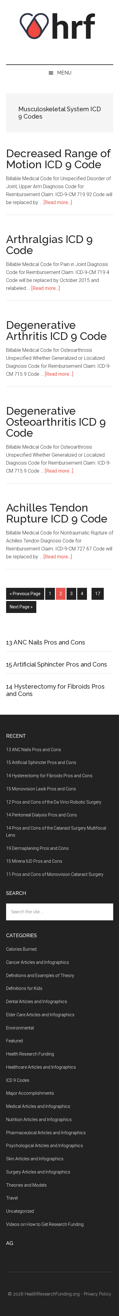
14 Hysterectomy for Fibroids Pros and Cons (49, 775)
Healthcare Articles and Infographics (41, 1067)
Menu (64, 73)
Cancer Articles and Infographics (37, 962)
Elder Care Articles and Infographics (40, 1014)
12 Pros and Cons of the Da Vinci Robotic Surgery (53, 802)
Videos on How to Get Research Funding (45, 1224)
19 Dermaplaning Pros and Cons (37, 848)
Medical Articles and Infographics (38, 1106)
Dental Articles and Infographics (36, 1001)
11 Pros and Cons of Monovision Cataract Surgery (54, 874)
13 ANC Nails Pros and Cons (45, 642)
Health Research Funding (30, 1054)
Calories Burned (21, 949)
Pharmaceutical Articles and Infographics (46, 1132)
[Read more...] (58, 202)
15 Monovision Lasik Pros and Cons (41, 788)
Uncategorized (20, 1211)
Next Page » (21, 606)
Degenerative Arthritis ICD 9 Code (56, 330)
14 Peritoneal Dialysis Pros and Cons (41, 814)
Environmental (20, 1027)
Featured (14, 1040)
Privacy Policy (97, 1293)
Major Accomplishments (30, 1093)
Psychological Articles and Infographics (44, 1145)
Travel (12, 1198)
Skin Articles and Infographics (34, 1158)
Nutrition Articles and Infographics (39, 1119)
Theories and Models (26, 1185)
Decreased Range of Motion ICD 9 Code (58, 159)
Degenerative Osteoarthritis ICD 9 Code (56, 421)
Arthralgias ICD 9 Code (49, 245)
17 (99, 593)
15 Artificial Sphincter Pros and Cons (56, 664)
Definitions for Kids (24, 988)
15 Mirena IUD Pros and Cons (34, 861)
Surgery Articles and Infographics (38, 1172)
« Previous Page (25, 593)
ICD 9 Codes (17, 1080)
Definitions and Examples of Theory (40, 975)
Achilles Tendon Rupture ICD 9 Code (56, 513)
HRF (59, 26)
